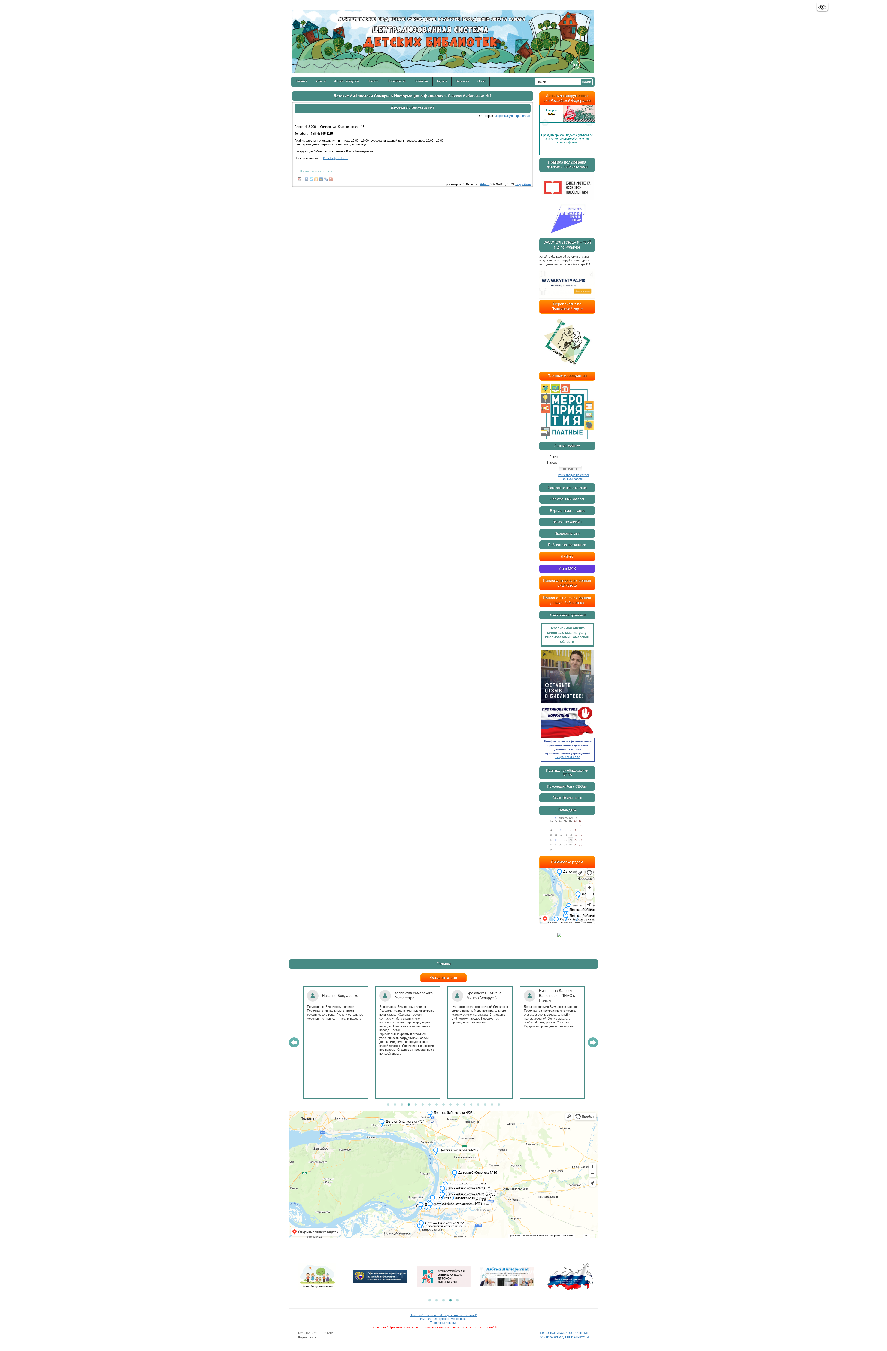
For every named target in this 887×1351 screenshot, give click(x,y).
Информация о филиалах (418, 96)
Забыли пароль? (573, 479)
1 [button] (388, 1104)
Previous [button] (545, 122)
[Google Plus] (330, 178)
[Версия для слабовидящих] (822, 7)
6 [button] (422, 1104)
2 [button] (395, 1104)
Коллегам (421, 81)
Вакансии (462, 81)
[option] (567, 122)
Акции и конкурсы (346, 81)
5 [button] (415, 1104)
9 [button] (443, 1104)
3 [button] (402, 1104)
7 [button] (429, 1104)
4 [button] (409, 1104)
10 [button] (450, 1104)
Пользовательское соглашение (564, 1333)
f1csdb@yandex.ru (335, 158)
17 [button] (499, 1104)
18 (556, 839)
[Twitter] (311, 178)
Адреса (442, 81)
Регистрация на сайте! (573, 475)
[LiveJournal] (326, 178)
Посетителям (397, 81)
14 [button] (478, 1104)
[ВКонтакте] (306, 178)
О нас (481, 81)
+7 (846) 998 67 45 (567, 757)
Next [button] (589, 122)
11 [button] (457, 1104)
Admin (484, 184)
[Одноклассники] (316, 178)
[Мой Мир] (321, 178)
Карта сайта (307, 1337)
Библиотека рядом (567, 862)
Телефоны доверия (443, 1322)
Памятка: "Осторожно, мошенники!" (443, 1319)
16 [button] (492, 1104)
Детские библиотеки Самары (362, 96)
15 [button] (485, 1104)
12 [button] (464, 1104)
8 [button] (436, 1104)
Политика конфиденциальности (563, 1337)
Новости (373, 81)
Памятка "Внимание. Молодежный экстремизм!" (443, 1315)
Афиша (321, 81)
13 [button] (471, 1104)
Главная (301, 81)
